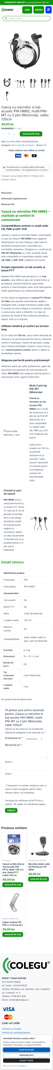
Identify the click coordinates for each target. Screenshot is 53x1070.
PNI (45, 145)
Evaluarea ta (14, 738)
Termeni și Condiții (11, 1029)
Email (8, 774)
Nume (9, 762)
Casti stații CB (17, 145)
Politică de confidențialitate (16, 1032)
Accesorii (29, 145)
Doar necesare (26, 1050)
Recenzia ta (13, 744)
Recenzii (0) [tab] (7, 204)
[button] (27, 10)
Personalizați (26, 1055)
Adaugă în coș (31, 134)
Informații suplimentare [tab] (14, 198)
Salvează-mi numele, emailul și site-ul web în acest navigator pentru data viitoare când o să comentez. (26, 789)
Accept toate (26, 1060)
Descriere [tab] (6, 193)
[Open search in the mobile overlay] (26, 18)
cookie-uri (23, 1066)
